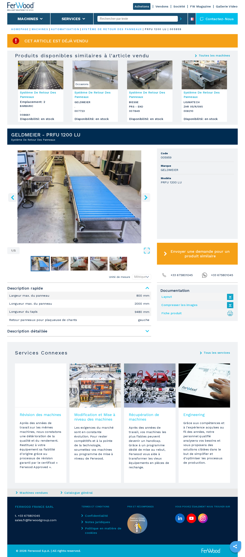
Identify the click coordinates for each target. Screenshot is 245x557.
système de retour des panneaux (112, 29)
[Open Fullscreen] (85, 250)
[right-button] (146, 197)
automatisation (65, 29)
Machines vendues (34, 493)
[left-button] (12, 197)
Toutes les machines (214, 55)
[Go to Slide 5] (118, 263)
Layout (166, 297)
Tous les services (217, 352)
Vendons (161, 6)
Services (71, 18)
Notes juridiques (97, 522)
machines (40, 29)
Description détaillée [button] (27, 331)
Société (179, 6)
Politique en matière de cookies (103, 531)
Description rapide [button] (25, 288)
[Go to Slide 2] (59, 263)
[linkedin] (180, 518)
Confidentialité (96, 516)
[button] (79, 196)
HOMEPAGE (20, 29)
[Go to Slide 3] (79, 263)
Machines (28, 18)
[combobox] (137, 19)
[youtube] (191, 518)
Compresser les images (179, 305)
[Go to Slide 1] (40, 263)
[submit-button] (181, 18)
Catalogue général (78, 493)
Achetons (142, 6)
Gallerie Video (227, 6)
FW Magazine (200, 6)
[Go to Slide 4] (98, 263)
